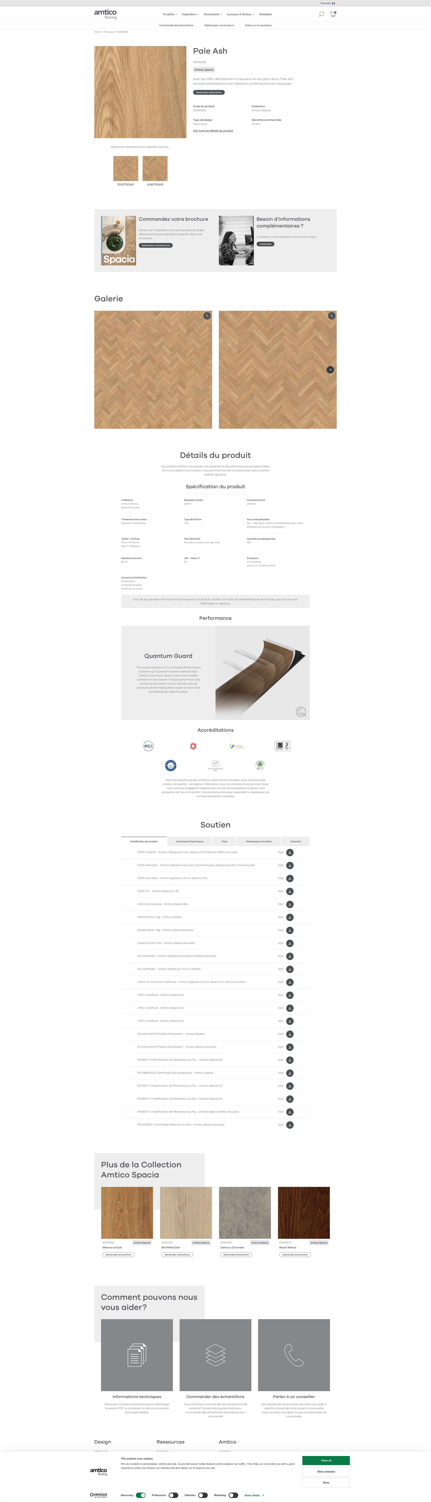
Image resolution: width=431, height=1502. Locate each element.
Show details (252, 1495)
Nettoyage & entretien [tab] (259, 841)
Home (97, 32)
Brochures (163, 1451)
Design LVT (100, 1451)
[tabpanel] (215, 988)
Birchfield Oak (170, 1247)
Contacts (265, 14)
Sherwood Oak (112, 1247)
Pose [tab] (224, 841)
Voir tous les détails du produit (213, 131)
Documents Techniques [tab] (189, 841)
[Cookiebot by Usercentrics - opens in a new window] (98, 1495)
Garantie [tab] (295, 841)
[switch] (173, 1495)
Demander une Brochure (156, 245)
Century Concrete (232, 1247)
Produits (168, 14)
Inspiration (189, 14)
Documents (211, 14)
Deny (326, 1482)
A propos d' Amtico (239, 14)
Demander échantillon (209, 92)
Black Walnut (287, 1247)
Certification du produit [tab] (144, 841)
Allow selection (326, 1471)
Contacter (266, 244)
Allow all (326, 1460)
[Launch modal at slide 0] (207, 316)
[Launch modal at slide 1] (331, 316)
